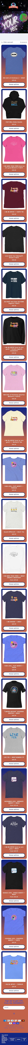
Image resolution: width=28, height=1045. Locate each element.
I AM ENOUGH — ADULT (14, 622)
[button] (3, 5)
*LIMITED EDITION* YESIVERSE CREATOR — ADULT (14, 712)
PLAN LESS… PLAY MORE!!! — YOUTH (14, 666)
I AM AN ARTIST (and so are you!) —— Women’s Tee (14, 441)
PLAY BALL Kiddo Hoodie (14, 122)
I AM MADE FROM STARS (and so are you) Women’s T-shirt (14, 167)
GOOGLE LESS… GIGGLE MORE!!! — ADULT (14, 893)
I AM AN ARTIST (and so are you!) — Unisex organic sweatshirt (14, 349)
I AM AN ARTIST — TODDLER (14, 984)
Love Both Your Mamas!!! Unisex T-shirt (14, 256)
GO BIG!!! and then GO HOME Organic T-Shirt (14, 302)
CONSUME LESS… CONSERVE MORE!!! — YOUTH (14, 939)
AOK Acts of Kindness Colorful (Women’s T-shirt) (14, 395)
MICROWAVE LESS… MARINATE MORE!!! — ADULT (14, 802)
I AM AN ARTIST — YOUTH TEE (14, 212)
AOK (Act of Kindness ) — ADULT (14, 78)
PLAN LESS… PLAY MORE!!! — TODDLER (14, 487)
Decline (18, 1039)
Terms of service (15, 1030)
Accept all (24, 1039)
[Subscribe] (23, 1008)
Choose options (14, 84)
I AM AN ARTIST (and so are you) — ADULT (14, 848)
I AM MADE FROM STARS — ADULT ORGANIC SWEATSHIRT (14, 577)
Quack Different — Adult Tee (14, 532)
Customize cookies (12, 1039)
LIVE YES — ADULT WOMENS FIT (14, 757)
